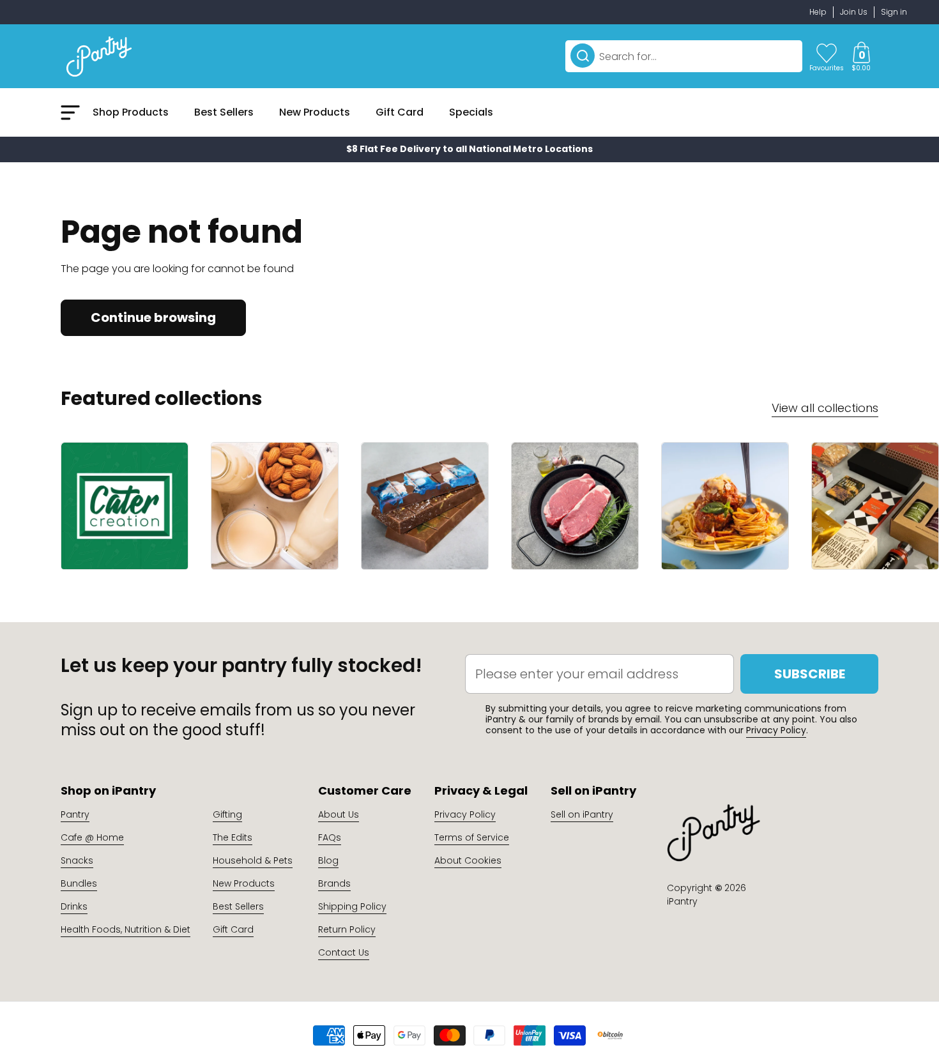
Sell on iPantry (582, 814)
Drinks (74, 906)
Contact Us (343, 952)
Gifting (227, 814)
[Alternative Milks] (274, 506)
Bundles (79, 883)
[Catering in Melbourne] (124, 506)
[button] (861, 56)
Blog (328, 860)
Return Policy (347, 929)
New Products (244, 883)
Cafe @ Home (92, 837)
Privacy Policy (776, 730)
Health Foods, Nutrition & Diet (125, 929)
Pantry (75, 814)
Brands (334, 883)
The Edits (232, 837)
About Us (338, 814)
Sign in (894, 11)
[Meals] (725, 506)
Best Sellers (238, 906)
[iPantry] (99, 56)
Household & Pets (253, 860)
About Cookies (467, 860)
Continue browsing (153, 317)
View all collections (825, 408)
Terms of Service (471, 837)
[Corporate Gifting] (875, 506)
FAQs (329, 837)
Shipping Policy (352, 906)
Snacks (77, 860)
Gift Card (233, 929)
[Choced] (425, 506)
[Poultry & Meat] (575, 506)
